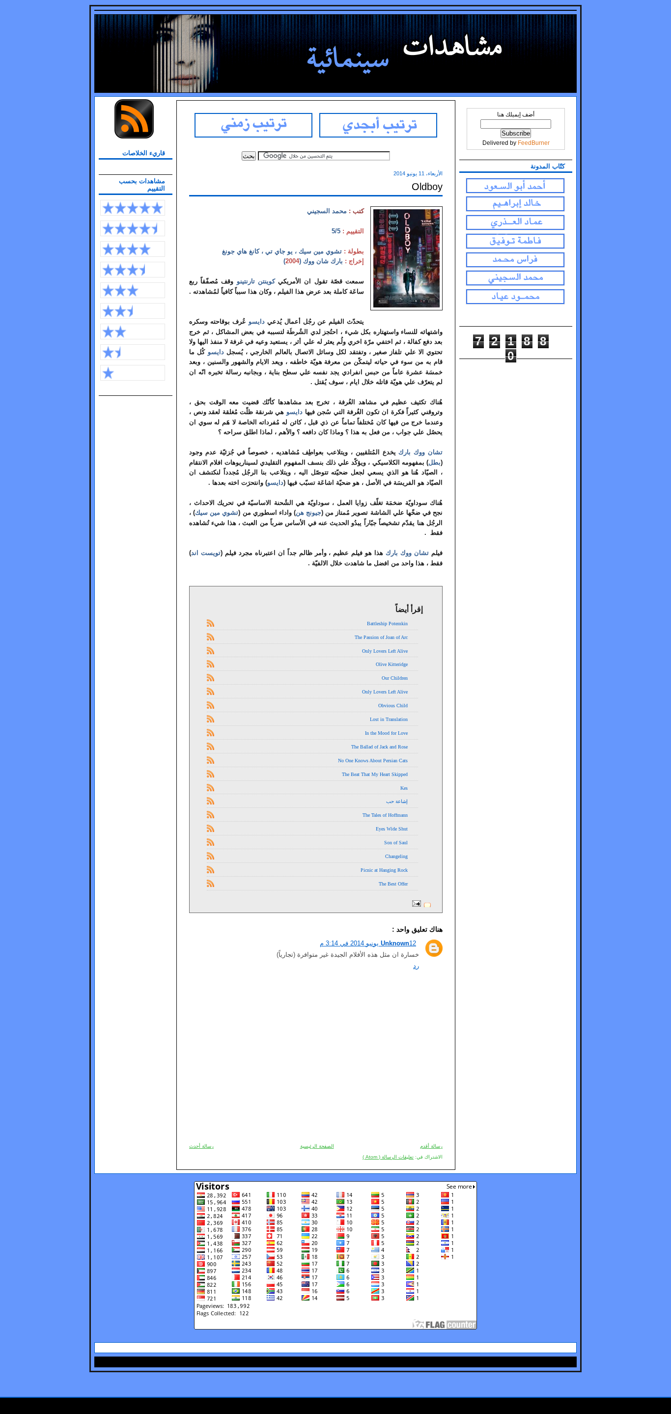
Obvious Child (393, 705)
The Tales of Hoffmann (385, 815)
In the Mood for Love (386, 733)
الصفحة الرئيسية (317, 1146)
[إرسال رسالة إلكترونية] (417, 904)
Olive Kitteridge (392, 664)
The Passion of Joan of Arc (381, 637)
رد (416, 966)
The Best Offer (393, 884)
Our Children (395, 678)
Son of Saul (396, 842)
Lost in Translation (389, 719)
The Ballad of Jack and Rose (379, 746)
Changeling (396, 856)
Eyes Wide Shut (392, 829)
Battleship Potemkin (387, 623)
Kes (404, 788)
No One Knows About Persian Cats (373, 760)
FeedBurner (534, 142)
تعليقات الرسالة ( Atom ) (388, 1157)
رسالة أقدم (431, 1146)
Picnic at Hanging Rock (384, 870)
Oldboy (427, 186)
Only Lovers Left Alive (385, 651)
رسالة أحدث (201, 1146)
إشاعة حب (397, 801)
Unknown (395, 943)
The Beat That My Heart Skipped (375, 774)
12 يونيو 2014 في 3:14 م (368, 943)
